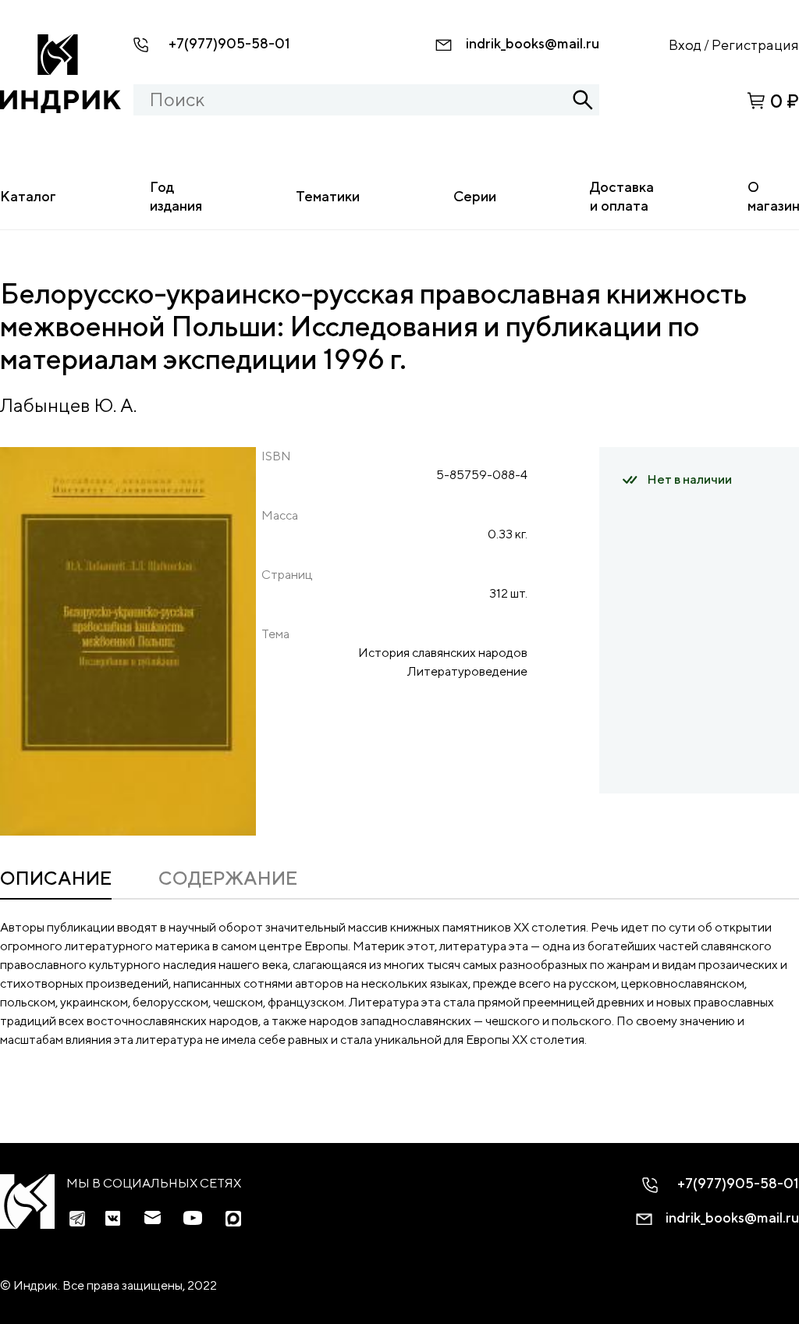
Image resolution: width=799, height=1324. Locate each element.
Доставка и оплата (622, 196)
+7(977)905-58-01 (229, 43)
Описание (56, 878)
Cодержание (227, 878)
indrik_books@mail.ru (532, 43)
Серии (474, 196)
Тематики (328, 196)
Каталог (28, 196)
